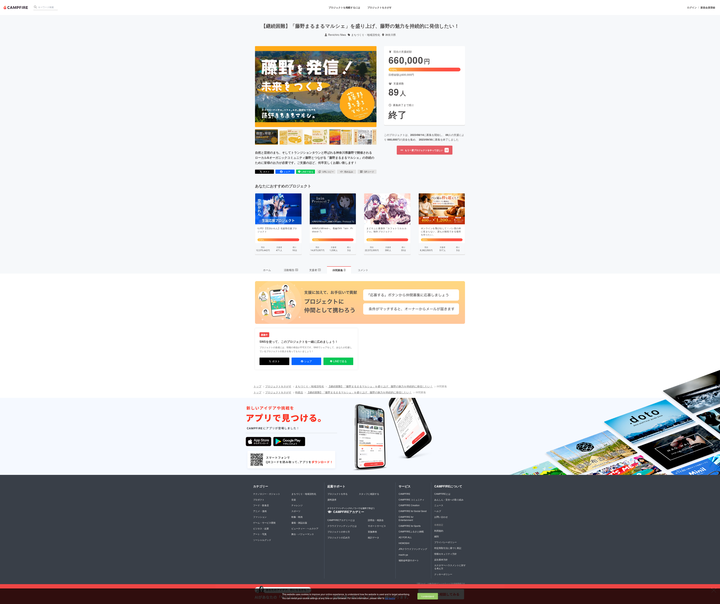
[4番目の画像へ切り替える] (340, 137)
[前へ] (259, 86)
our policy (390, 598)
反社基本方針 (441, 559)
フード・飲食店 (261, 505)
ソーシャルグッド (262, 539)
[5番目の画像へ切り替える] (365, 137)
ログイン (692, 7)
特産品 (299, 392)
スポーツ (295, 511)
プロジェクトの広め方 (338, 537)
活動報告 (291, 270)
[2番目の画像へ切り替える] (291, 137)
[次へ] (372, 86)
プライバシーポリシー (445, 542)
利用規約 (438, 530)
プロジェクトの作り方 (338, 531)
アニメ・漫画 (260, 511)
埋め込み (348, 171)
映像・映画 (297, 516)
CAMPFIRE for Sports (410, 525)
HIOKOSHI (404, 543)
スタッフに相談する (369, 493)
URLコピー (328, 171)
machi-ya (403, 554)
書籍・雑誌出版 (299, 522)
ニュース (438, 505)
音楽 (293, 499)
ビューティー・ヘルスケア (304, 528)
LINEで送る (307, 171)
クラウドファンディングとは (342, 525)
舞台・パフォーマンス (302, 534)
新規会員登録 (707, 7)
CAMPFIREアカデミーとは (341, 520)
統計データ (373, 537)
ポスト (266, 171)
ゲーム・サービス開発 (264, 522)
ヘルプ (437, 511)
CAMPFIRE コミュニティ (411, 499)
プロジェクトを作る (337, 493)
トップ (257, 386)
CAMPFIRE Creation (409, 505)
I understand (427, 596)
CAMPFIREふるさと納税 (411, 531)
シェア (287, 171)
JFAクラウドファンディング (413, 548)
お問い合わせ (441, 516)
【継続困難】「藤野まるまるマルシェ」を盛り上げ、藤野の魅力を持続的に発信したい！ (380, 386)
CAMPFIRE (404, 493)
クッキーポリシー (443, 574)
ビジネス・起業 (261, 528)
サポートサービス (377, 525)
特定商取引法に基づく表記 (447, 547)
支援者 (314, 270)
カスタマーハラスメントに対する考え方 (450, 567)
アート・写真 (260, 534)
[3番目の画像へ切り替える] (315, 137)
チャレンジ (297, 505)
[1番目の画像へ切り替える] (266, 137)
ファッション (260, 516)
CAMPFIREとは (442, 493)
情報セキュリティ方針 (445, 553)
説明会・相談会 (376, 520)
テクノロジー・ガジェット (266, 493)
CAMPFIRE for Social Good (413, 511)
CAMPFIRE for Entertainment (406, 518)
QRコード (369, 171)
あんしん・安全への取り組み (449, 499)
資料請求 (331, 499)
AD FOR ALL (405, 537)
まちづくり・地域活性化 (365, 35)
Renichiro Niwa (337, 35)
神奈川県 (390, 35)
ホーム (267, 270)
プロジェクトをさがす (379, 7)
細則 (436, 536)
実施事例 (372, 531)
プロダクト (258, 499)
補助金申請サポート (409, 560)
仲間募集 (338, 270)
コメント (363, 270)
